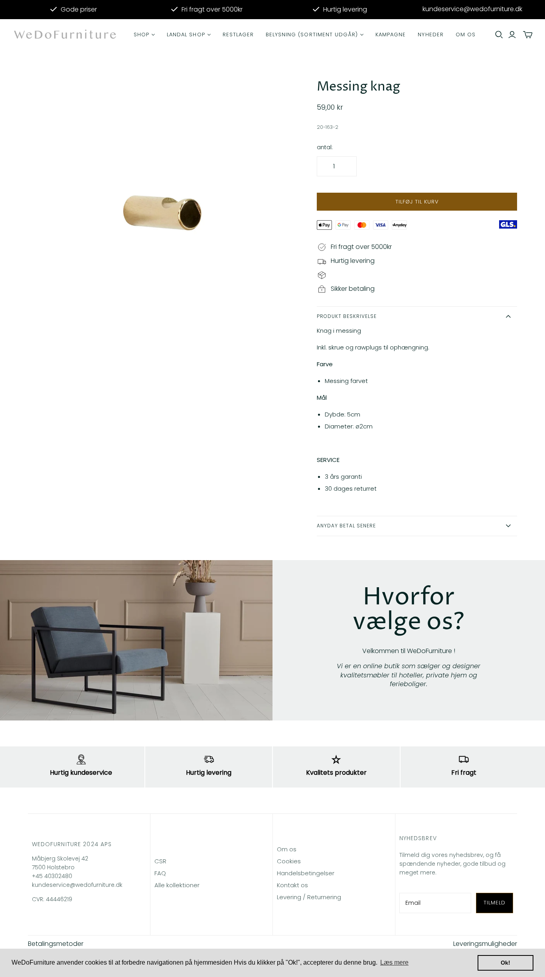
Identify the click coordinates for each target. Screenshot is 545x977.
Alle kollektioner (176, 885)
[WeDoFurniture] (66, 34)
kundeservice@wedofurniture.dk (472, 9)
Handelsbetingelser (305, 873)
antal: (325, 147)
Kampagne (390, 34)
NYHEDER (430, 34)
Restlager (238, 34)
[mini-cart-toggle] (528, 34)
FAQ (160, 873)
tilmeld (495, 902)
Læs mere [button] (394, 962)
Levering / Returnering (309, 897)
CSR (160, 861)
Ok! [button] (505, 962)
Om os (466, 34)
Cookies (289, 861)
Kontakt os (292, 885)
